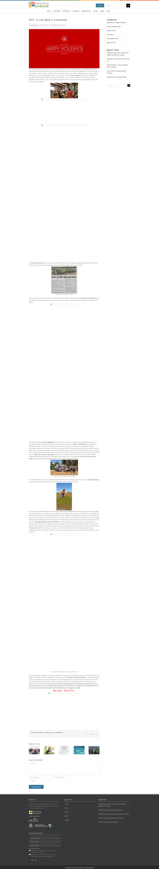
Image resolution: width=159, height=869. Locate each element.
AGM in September (79, 444)
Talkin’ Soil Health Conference (77, 677)
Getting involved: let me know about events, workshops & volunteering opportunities (43, 855)
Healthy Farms (111, 30)
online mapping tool (48, 442)
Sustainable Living (112, 38)
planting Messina (94, 479)
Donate (100, 5)
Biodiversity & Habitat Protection (116, 22)
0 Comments (62, 25)
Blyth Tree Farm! (36, 528)
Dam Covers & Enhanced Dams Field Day (111, 818)
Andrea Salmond (34, 25)
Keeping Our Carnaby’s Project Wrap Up (110, 810)
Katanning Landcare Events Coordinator (47, 522)
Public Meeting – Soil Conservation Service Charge (113, 814)
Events (67, 812)
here (48, 75)
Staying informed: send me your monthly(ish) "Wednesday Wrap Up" (44, 851)
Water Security (111, 42)
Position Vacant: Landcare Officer (117, 77)
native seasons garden (89, 298)
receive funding (74, 75)
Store (66, 816)
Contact (67, 820)
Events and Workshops (114, 26)
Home (66, 804)
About (66, 808)
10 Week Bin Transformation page (43, 454)
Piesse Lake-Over (37, 263)
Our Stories (55, 25)
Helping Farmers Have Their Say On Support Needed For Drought (111, 805)
